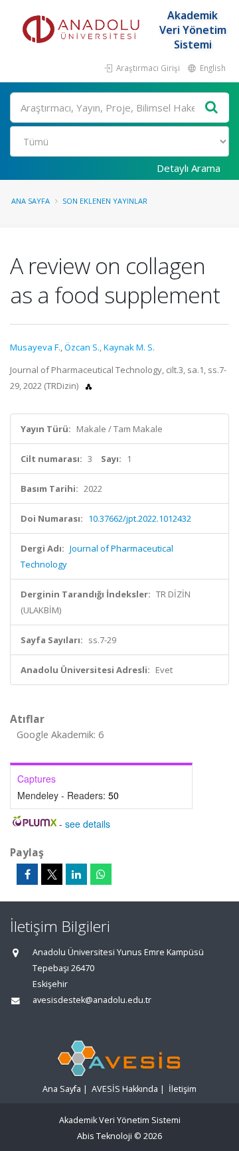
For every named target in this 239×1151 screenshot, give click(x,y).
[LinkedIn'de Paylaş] (76, 874)
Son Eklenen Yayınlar (104, 201)
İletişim (183, 1089)
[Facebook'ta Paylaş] (27, 874)
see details (87, 823)
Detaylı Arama (188, 168)
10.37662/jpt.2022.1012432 (139, 518)
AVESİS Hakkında (125, 1089)
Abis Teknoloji (104, 1136)
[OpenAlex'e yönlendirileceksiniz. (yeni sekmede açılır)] (89, 386)
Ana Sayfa (30, 201)
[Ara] (212, 108)
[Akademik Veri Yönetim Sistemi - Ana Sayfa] (83, 30)
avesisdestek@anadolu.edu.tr (92, 1000)
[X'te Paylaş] (51, 874)
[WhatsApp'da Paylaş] (101, 874)
